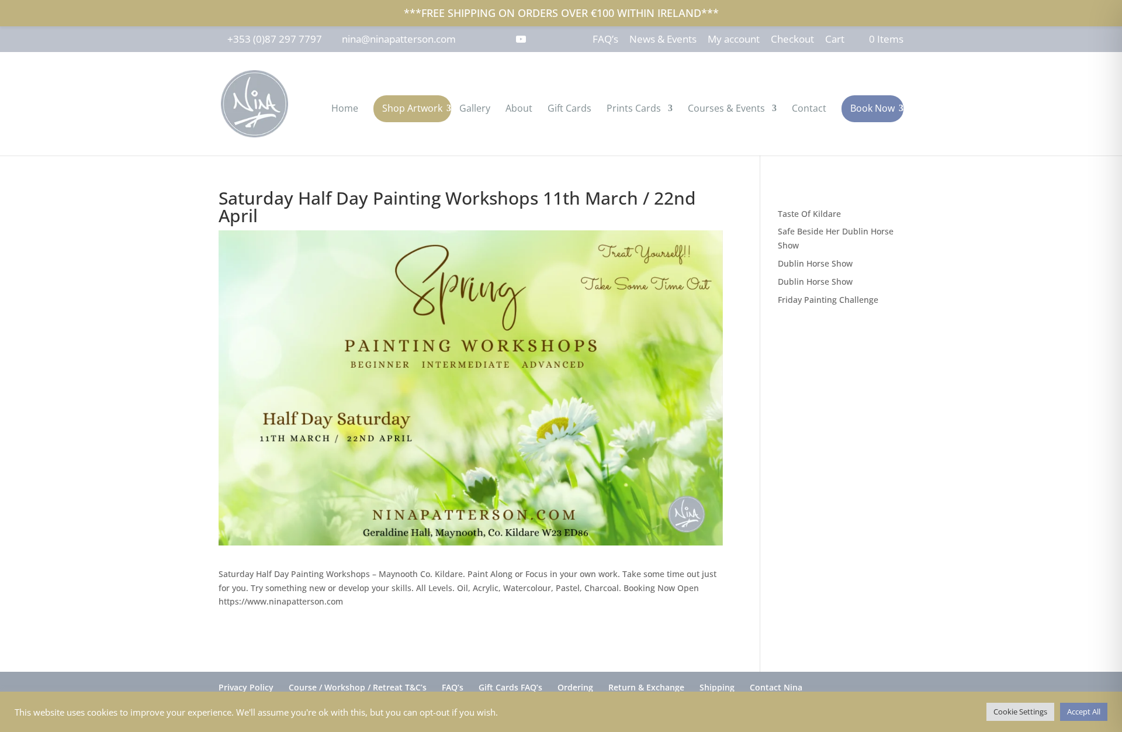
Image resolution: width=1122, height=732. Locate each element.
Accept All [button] (1083, 711)
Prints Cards (634, 109)
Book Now (872, 108)
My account (734, 40)
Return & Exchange (646, 687)
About (518, 109)
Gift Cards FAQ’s (510, 687)
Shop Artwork (412, 108)
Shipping (717, 687)
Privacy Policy (246, 687)
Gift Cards (569, 109)
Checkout (792, 40)
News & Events (663, 40)
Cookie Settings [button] (1020, 711)
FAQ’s (605, 40)
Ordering (575, 687)
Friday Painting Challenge (828, 299)
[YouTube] (521, 39)
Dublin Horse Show (815, 263)
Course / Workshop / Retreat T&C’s (358, 687)
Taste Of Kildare (809, 213)
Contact (809, 109)
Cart (834, 40)
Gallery (474, 109)
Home (344, 109)
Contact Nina (776, 687)
